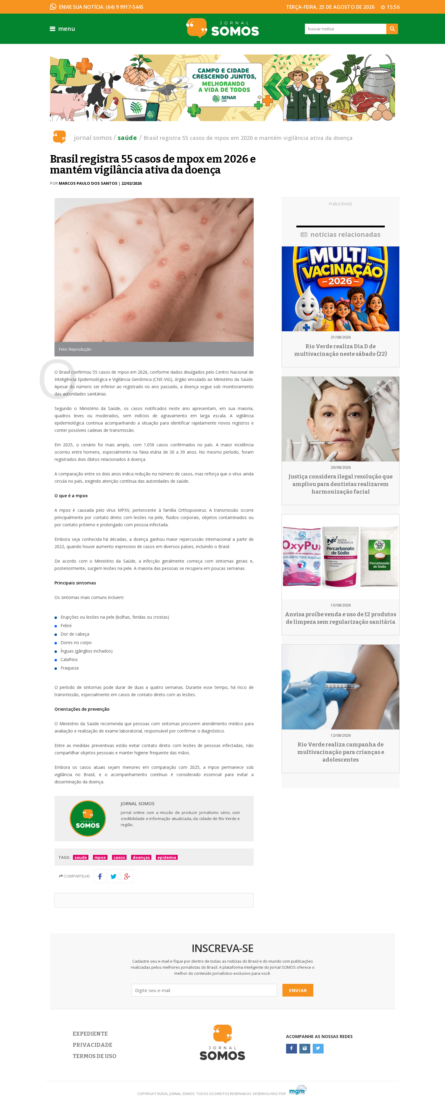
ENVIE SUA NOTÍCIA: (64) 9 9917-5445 (101, 7)
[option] (222, 88)
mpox (100, 857)
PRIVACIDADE (92, 1045)
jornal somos (93, 138)
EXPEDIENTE (90, 1033)
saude (80, 857)
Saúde (127, 138)
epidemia (166, 857)
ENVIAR (298, 990)
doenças (141, 857)
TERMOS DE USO (94, 1056)
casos (119, 857)
